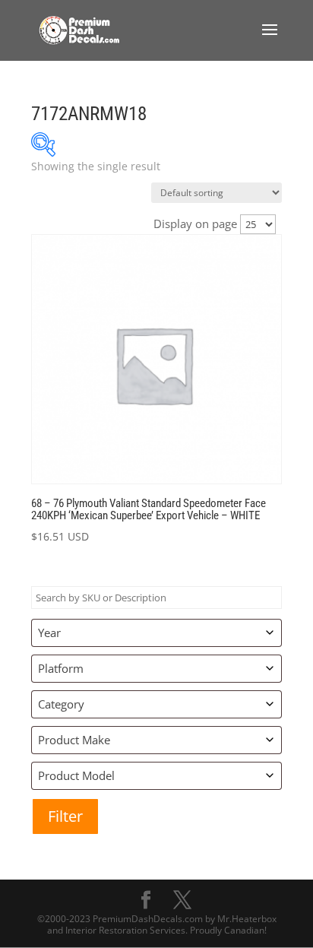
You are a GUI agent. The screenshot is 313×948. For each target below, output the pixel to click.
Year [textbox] (49, 632)
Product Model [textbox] (76, 775)
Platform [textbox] (61, 668)
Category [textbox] (61, 704)
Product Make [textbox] (74, 739)
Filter (65, 816)
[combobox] (156, 633)
